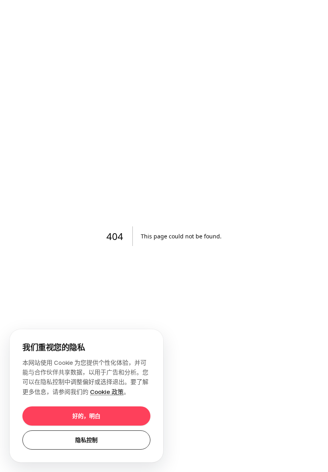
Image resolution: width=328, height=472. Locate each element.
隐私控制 (86, 440)
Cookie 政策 (107, 392)
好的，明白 (86, 416)
